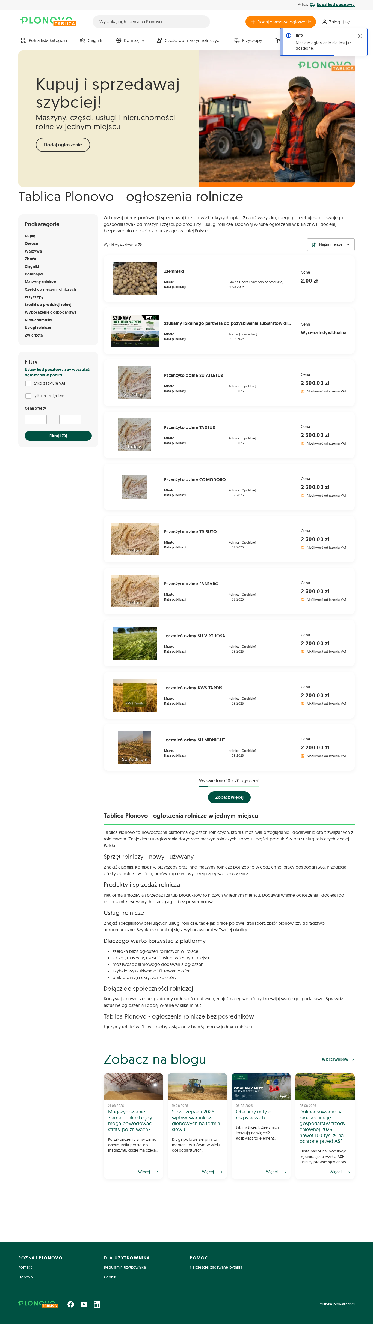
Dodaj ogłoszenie (63, 145)
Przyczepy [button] (252, 40)
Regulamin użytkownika (125, 1267)
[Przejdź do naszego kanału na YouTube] (83, 1304)
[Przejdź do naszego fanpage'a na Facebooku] (70, 1304)
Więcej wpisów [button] (335, 1059)
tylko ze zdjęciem (49, 395)
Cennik (110, 1277)
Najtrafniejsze (330, 244)
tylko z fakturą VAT (50, 383)
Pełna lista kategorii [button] (48, 40)
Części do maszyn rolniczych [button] (193, 40)
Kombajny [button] (134, 40)
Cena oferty (35, 408)
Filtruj (58, 435)
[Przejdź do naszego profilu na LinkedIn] (96, 1304)
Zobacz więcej (229, 797)
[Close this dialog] (360, 36)
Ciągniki (95, 40)
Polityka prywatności (337, 1304)
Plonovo (25, 1277)
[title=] (133, 1126)
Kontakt (25, 1267)
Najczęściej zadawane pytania (216, 1267)
